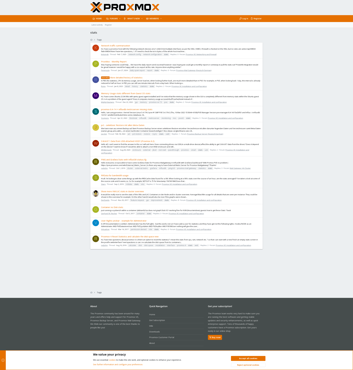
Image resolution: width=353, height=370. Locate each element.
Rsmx (103, 86)
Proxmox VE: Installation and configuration (189, 86)
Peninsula (105, 70)
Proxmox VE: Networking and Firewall (201, 54)
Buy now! (216, 337)
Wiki (151, 325)
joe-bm (104, 134)
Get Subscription (157, 320)
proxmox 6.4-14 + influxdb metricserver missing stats (126, 109)
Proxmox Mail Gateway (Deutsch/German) (193, 70)
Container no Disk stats (112, 207)
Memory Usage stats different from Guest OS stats (125, 93)
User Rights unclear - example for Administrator (124, 220)
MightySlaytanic (107, 102)
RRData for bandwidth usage (115, 175)
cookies (112, 360)
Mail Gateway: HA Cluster (240, 168)
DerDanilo (105, 200)
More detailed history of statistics (122, 77)
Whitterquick (106, 150)
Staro (103, 184)
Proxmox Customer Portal (161, 337)
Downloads (154, 331)
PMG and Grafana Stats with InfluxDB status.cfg (123, 159)
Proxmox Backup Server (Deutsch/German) (205, 134)
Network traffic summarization (115, 45)
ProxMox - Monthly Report (114, 61)
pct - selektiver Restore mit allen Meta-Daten (122, 125)
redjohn (104, 168)
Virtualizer (105, 229)
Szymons (105, 118)
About (152, 343)
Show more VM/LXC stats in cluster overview (122, 191)
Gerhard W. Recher (109, 213)
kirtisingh (105, 54)
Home (152, 314)
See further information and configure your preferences (118, 364)
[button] (120, 18)
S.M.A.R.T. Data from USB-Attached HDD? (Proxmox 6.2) (127, 141)
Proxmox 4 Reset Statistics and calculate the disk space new (130, 236)
